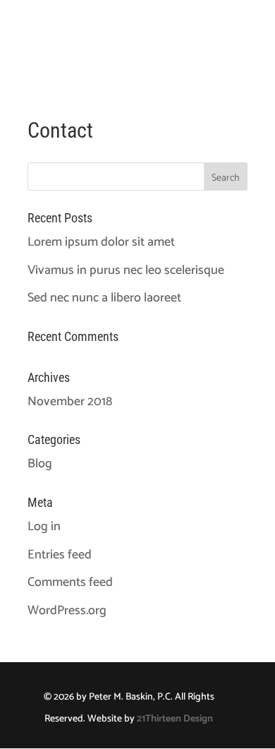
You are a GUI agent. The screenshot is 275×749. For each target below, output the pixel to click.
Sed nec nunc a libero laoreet (104, 297)
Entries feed (60, 554)
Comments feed (70, 582)
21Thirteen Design (175, 719)
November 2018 (70, 401)
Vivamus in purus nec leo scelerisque (126, 270)
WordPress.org (67, 610)
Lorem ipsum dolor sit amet (101, 242)
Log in (44, 526)
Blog (40, 463)
